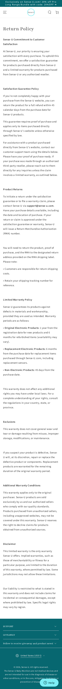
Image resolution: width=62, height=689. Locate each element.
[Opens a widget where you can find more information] (49, 683)
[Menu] (5, 12)
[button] (49, 12)
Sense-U (25, 667)
